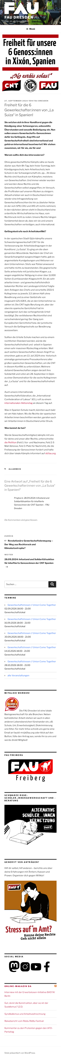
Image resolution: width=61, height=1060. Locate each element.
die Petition (10, 442)
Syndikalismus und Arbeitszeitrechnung (24, 1014)
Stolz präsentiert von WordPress (19, 1053)
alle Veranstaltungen (18, 675)
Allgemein (15, 469)
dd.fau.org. (50, 453)
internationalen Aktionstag (18, 403)
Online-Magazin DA (18, 986)
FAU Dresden (18, 17)
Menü (32, 29)
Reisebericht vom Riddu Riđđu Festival (24, 1021)
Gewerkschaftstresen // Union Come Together (32, 605)
